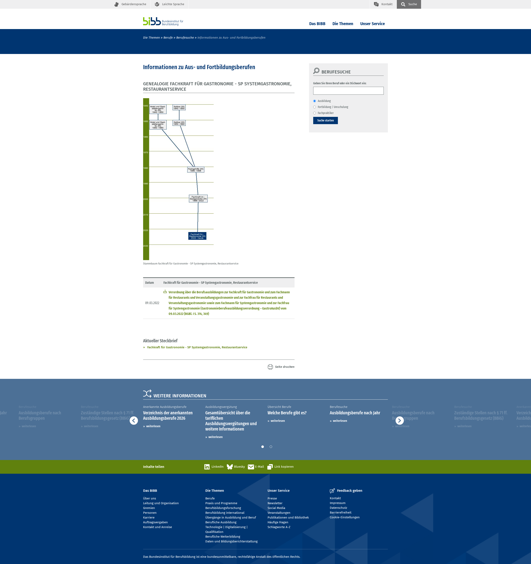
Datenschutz (338, 508)
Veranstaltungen (279, 513)
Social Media (276, 508)
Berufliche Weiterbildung (222, 536)
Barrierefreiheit (340, 512)
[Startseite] (169, 21)
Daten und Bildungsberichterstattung (231, 541)
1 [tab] (262, 446)
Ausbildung (324, 101)
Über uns (149, 498)
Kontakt (335, 498)
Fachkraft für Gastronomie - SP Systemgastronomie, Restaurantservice (197, 347)
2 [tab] (271, 446)
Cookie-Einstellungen (345, 517)
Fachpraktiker (326, 113)
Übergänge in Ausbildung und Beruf (230, 517)
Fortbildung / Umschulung (333, 107)
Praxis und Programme (221, 503)
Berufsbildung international (224, 513)
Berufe (168, 37)
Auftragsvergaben (155, 522)
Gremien (149, 508)
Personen (150, 513)
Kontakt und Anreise (157, 527)
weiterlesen (153, 426)
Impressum (338, 503)
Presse (272, 498)
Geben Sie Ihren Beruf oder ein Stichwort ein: (339, 83)
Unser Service (372, 23)
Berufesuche (185, 37)
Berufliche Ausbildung (220, 522)
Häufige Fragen (278, 522)
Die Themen (342, 23)
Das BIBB (317, 23)
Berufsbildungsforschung (223, 508)
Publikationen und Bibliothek (288, 517)
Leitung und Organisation (161, 503)
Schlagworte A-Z (279, 527)
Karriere (149, 517)
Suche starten (325, 120)
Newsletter (275, 503)
